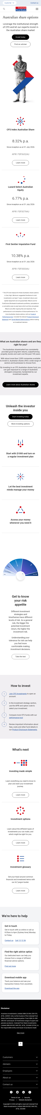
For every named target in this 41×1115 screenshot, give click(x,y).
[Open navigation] (37, 9)
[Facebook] (11, 1092)
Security (27, 1097)
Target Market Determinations (21, 319)
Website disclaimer (25, 1100)
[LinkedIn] (23, 1092)
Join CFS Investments (18, 694)
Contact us (34, 3)
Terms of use (15, 1097)
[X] (29, 1092)
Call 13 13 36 (20, 940)
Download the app (12, 988)
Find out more (10, 966)
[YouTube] (17, 1092)
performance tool (16, 718)
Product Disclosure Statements (24, 730)
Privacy (11, 1100)
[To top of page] (20, 1044)
